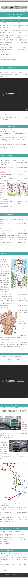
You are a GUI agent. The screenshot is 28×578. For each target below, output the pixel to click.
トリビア (20, 256)
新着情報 (19, 22)
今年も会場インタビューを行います (8, 354)
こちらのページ (15, 242)
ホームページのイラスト (6, 253)
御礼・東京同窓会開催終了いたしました (9, 126)
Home (9, 16)
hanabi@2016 (10, 22)
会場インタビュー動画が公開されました (9, 67)
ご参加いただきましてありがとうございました (11, 20)
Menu (14, 11)
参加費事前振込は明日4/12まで (7, 155)
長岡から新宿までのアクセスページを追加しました (12, 528)
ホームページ (22, 319)
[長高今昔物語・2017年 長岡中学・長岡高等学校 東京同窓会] (14, 9)
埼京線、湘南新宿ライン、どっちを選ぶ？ (10, 405)
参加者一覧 (11, 557)
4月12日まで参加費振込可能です (8, 214)
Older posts (4, 570)
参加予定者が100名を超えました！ (8, 550)
